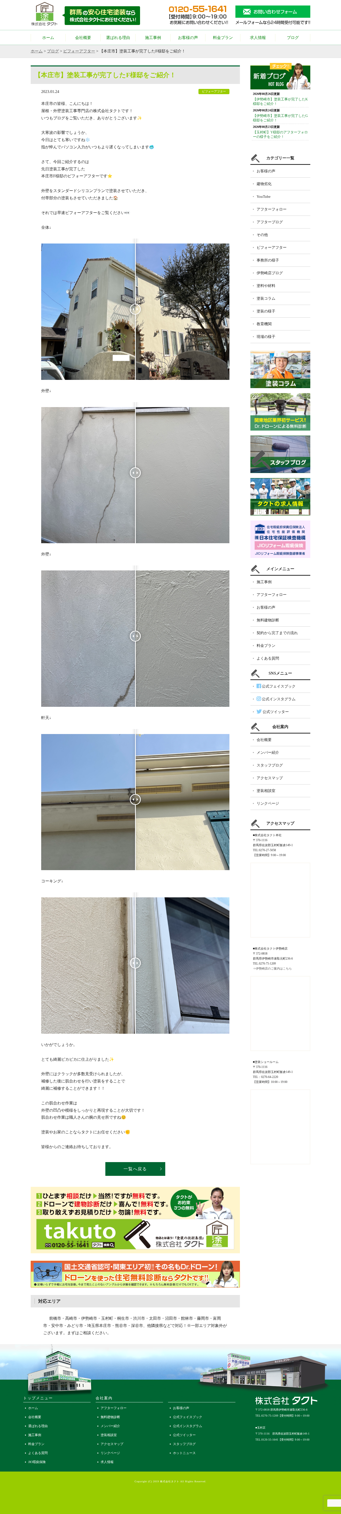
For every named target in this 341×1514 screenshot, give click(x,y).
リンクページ (268, 803)
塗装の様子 (266, 311)
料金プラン (223, 37)
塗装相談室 (266, 791)
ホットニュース (184, 1453)
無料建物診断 (268, 620)
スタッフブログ (270, 765)
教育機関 (264, 324)
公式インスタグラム (278, 699)
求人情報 (258, 37)
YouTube (264, 197)
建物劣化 (264, 184)
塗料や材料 (266, 286)
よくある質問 (268, 658)
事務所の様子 (268, 260)
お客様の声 (188, 37)
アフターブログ (270, 222)
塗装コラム (266, 298)
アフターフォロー (272, 209)
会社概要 (83, 37)
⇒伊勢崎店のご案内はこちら (272, 968)
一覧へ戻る (135, 1169)
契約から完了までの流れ (277, 633)
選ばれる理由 (118, 37)
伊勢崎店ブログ (270, 273)
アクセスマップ (270, 778)
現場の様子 (266, 337)
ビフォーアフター (79, 51)
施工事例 (153, 37)
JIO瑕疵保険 (37, 1462)
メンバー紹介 (268, 753)
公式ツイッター (275, 712)
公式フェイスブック (278, 686)
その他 (262, 235)
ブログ (293, 37)
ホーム (48, 37)
